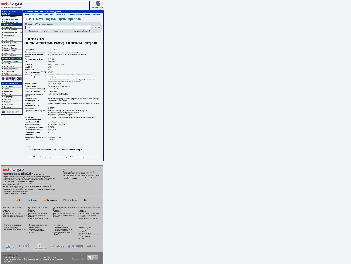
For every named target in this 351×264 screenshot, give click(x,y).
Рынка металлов (10, 17)
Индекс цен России (11, 43)
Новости (28, 14)
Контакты (7, 107)
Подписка (7, 89)
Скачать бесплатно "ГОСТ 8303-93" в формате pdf (56, 150)
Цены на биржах (10, 48)
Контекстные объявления (63, 229)
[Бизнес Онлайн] (39, 249)
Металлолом (9, 35)
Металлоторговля (11, 61)
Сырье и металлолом (89, 207)
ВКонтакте (34, 200)
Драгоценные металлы (13, 32)
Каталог (7, 64)
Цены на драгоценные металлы (64, 213)
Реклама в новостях (61, 231)
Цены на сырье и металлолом (88, 213)
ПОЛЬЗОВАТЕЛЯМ (10, 84)
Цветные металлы (11, 30)
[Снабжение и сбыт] (10, 250)
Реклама (7, 102)
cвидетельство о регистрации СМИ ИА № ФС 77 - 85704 (41, 258)
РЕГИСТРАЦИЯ (8, 12)
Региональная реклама (62, 232)
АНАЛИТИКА (7, 25)
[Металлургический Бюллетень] (75, 249)
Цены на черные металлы (12, 213)
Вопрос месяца (10, 51)
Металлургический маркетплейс (15, 229)
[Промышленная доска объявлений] (24, 249)
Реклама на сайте (78, 259)
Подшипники (9, 71)
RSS (20, 200)
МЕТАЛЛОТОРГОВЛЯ (11, 58)
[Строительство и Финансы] (91, 249)
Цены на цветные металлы (37, 213)
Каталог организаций (11, 227)
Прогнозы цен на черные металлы (15, 215)
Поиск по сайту (12, 112)
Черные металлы (10, 27)
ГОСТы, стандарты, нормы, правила (53, 19)
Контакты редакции (78, 255)
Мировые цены (9, 45)
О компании (8, 104)
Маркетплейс (9, 66)
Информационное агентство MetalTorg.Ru (17, 173)
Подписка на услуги (79, 257)
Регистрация (9, 86)
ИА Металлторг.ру (84, 236)
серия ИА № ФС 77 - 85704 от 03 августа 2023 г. (20, 181)
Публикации (8, 53)
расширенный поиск (81, 31)
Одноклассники (52, 200)
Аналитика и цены (40, 14)
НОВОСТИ (6, 14)
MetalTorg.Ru (84, 227)
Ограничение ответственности (89, 235)
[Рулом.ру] (57, 249)
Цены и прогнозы (10, 56)
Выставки (7, 99)
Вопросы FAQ (9, 91)
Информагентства (11, 22)
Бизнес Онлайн (72, 200)
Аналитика (6, 211)
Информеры (8, 97)
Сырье (6, 38)
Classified (57, 234)
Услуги (31, 232)
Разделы (7, 94)
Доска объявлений (11, 69)
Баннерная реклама (61, 227)
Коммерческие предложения (13, 216)
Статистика (8, 40)
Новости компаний (11, 19)
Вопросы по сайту (84, 233)
